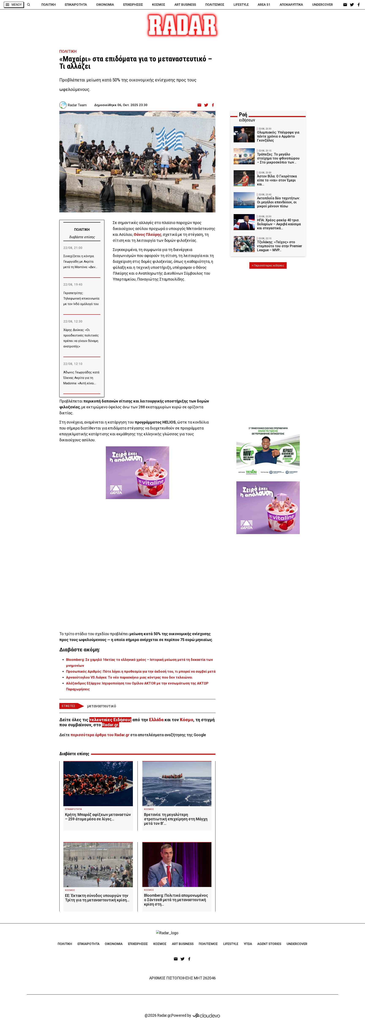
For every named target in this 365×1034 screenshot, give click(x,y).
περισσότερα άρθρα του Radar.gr (100, 735)
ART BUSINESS (185, 5)
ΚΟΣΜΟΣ (158, 5)
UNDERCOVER (322, 5)
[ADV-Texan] (268, 450)
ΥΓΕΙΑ (248, 944)
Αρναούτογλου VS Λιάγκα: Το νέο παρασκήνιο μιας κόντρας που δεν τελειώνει (129, 677)
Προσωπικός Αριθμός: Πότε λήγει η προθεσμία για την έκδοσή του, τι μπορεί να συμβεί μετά (140, 672)
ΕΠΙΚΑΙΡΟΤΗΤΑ (76, 5)
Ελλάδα (156, 719)
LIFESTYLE (241, 5)
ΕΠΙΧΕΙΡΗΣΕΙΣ (133, 5)
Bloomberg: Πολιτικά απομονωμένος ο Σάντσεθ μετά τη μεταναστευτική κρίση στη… (176, 899)
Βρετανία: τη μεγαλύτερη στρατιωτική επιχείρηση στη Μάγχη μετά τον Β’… (175, 819)
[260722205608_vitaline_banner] (137, 472)
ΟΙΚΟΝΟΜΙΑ (105, 5)
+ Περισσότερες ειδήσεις (268, 265)
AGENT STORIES (269, 944)
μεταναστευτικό (101, 706)
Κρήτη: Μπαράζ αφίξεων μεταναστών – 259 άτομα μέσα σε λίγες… (98, 816)
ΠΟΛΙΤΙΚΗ (48, 5)
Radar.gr (110, 724)
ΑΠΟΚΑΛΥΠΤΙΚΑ (291, 5)
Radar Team (77, 105)
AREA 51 (264, 5)
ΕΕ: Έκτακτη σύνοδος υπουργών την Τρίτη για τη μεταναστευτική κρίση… (97, 897)
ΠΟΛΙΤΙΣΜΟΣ (214, 5)
